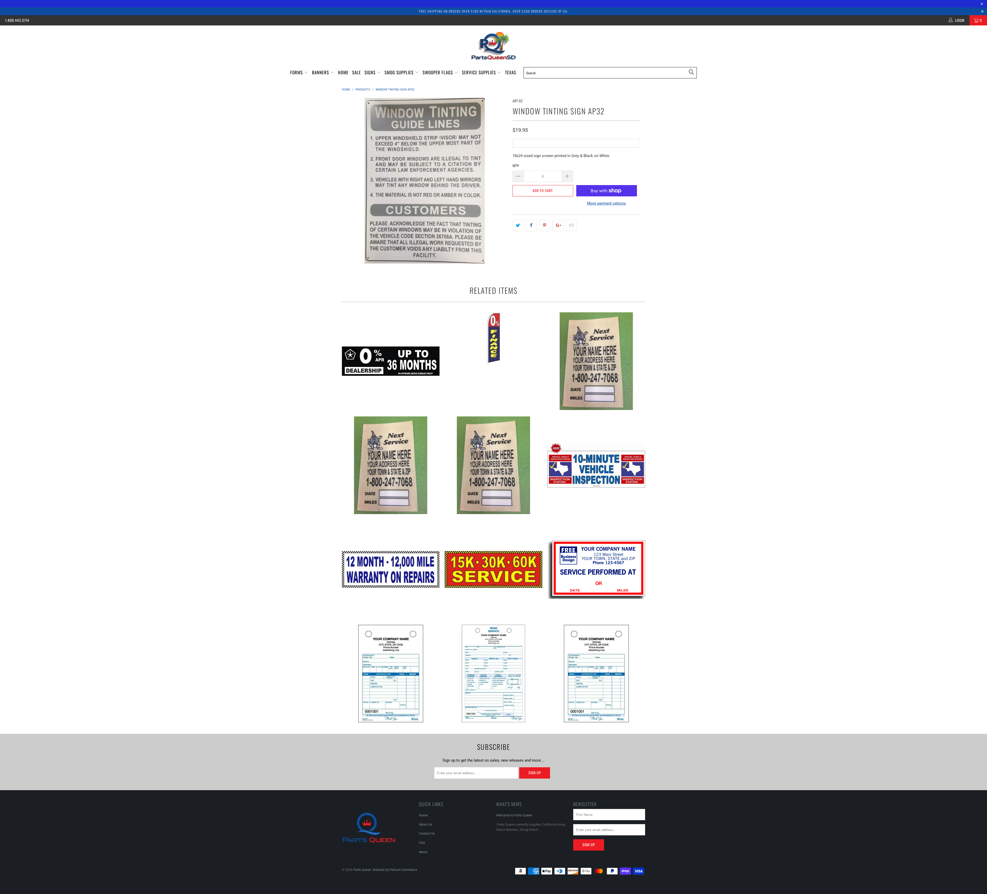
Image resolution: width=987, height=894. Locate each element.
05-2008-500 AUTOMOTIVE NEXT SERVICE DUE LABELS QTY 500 (493, 465)
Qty (516, 166)
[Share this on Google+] (558, 225)
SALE (356, 72)
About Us (425, 824)
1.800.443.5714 (17, 20)
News (423, 852)
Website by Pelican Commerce (395, 870)
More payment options (606, 203)
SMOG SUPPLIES (400, 72)
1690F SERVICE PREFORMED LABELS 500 (596, 569)
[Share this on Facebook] (531, 225)
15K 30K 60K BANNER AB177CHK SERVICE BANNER (493, 569)
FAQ (422, 843)
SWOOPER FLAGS (438, 72)
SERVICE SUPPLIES (479, 72)
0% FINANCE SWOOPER (493, 338)
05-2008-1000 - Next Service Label (596, 361)
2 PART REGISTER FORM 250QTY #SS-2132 (596, 673)
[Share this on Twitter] (518, 225)
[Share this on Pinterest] (544, 225)
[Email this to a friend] (571, 225)
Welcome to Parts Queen (514, 815)
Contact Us (427, 833)
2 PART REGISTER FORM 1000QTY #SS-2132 (391, 673)
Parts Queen (362, 870)
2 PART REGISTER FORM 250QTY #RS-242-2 (493, 673)
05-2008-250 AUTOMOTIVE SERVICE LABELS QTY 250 (391, 465)
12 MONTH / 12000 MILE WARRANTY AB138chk (391, 569)
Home (343, 72)
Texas (510, 72)
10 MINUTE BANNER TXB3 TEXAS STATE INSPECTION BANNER (596, 465)
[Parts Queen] (493, 45)
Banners (321, 72)
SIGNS (370, 72)
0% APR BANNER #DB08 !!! (391, 361)
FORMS (297, 72)
